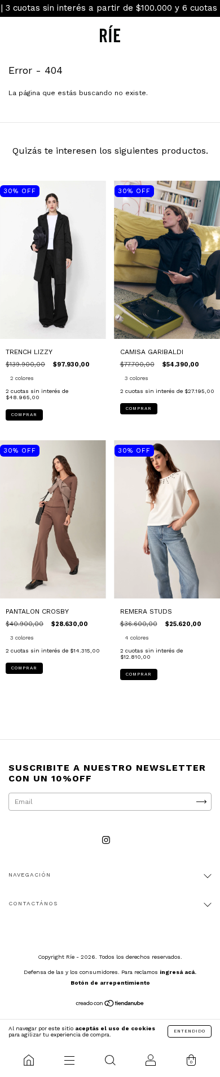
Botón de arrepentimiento (110, 983)
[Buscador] (110, 1060)
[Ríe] (28, 1060)
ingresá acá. (178, 972)
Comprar (24, 414)
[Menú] (69, 1060)
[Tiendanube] (110, 1005)
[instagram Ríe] (106, 840)
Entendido (189, 1031)
